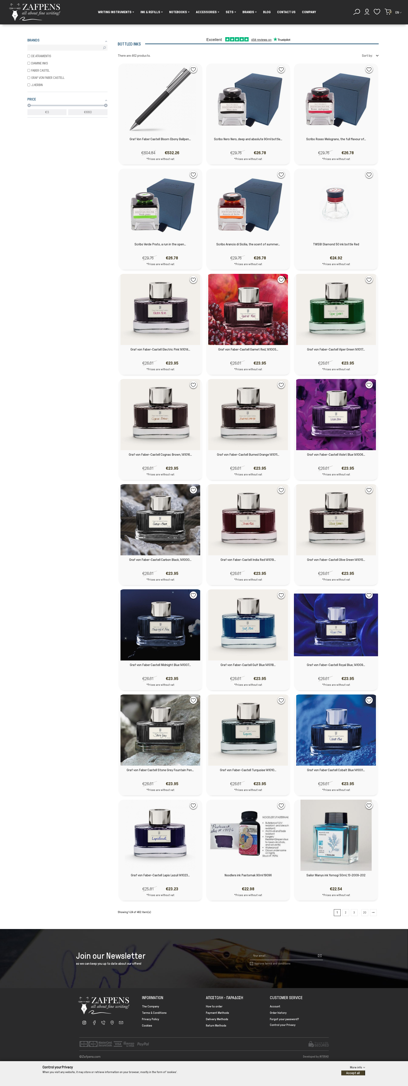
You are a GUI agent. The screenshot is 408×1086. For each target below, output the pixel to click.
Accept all (353, 1073)
